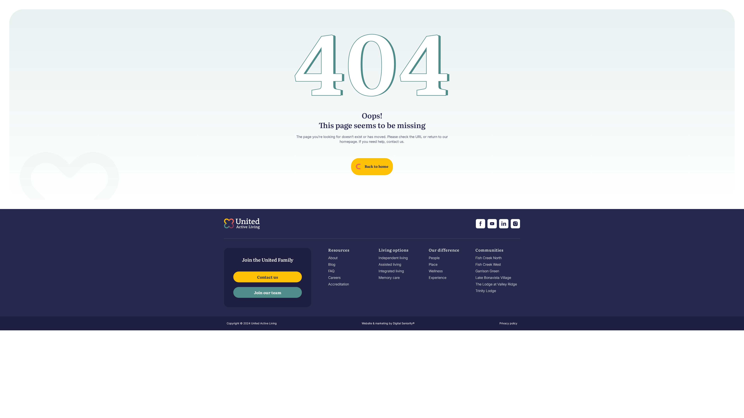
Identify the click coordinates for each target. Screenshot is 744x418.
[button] (338, 251)
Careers (334, 277)
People (434, 258)
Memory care (389, 277)
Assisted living (390, 264)
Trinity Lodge (485, 290)
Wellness (436, 271)
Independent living (393, 258)
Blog (331, 264)
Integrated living (391, 271)
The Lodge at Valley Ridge (496, 284)
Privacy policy (508, 323)
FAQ (331, 271)
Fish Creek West (488, 264)
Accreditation (338, 284)
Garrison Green (487, 271)
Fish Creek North (488, 258)
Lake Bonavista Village (493, 277)
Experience (437, 277)
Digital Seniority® (403, 323)
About (333, 258)
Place (433, 264)
